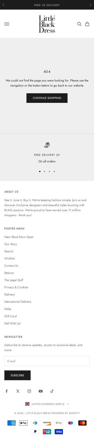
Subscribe (17, 375)
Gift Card (10, 316)
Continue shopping (47, 98)
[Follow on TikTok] (52, 391)
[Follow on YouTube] (40, 391)
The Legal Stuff (13, 280)
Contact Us (11, 265)
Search (8, 251)
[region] (47, 153)
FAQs (7, 309)
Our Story (10, 244)
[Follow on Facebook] (6, 391)
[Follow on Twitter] (18, 391)
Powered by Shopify (66, 413)
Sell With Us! (12, 323)
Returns (9, 273)
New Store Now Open (18, 237)
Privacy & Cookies (16, 287)
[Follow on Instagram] (29, 391)
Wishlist (9, 258)
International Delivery (17, 301)
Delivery (9, 294)
